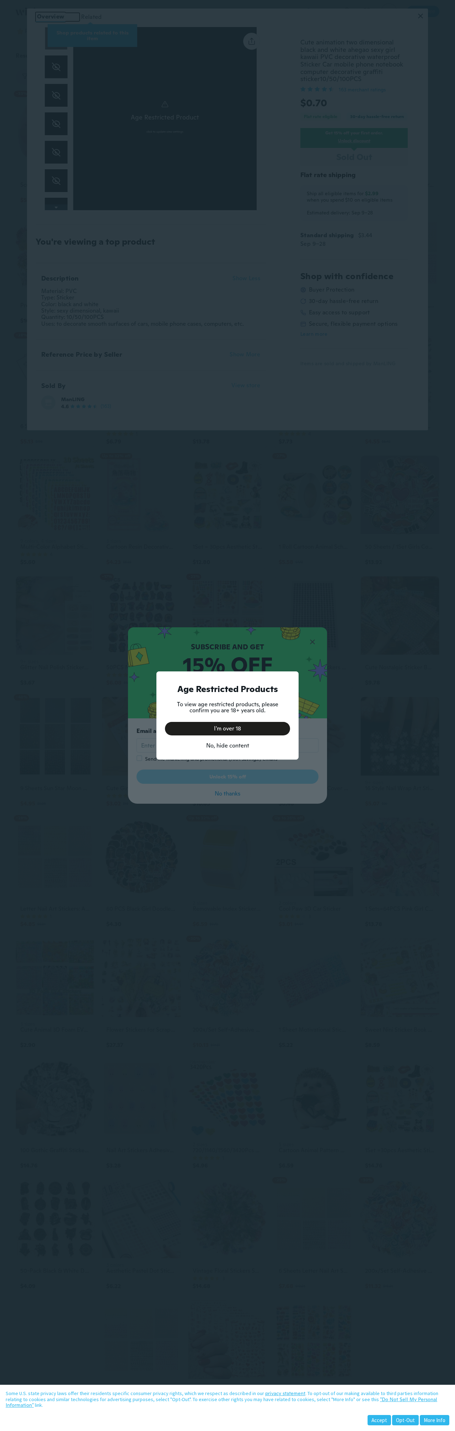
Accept (379, 1420)
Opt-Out (405, 1420)
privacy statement (285, 1393)
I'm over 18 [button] (227, 728)
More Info (434, 1420)
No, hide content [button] (227, 745)
